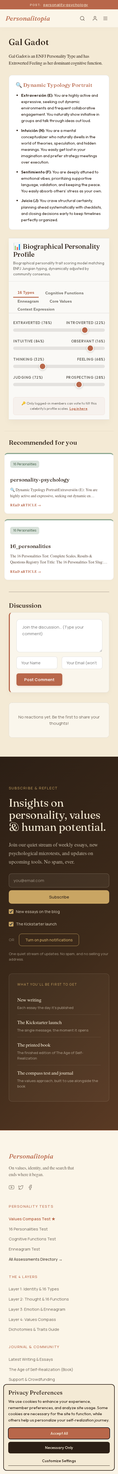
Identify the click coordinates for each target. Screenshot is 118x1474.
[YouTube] (11, 1187)
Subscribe (59, 897)
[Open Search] (82, 18)
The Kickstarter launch (36, 924)
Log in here (78, 408)
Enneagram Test (24, 1249)
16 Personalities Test (28, 1229)
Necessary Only (59, 1447)
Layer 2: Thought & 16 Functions (39, 1299)
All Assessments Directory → (36, 1259)
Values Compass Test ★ (32, 1218)
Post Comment (39, 679)
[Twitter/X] (21, 1187)
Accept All (59, 1433)
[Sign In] (95, 18)
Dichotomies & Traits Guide (34, 1329)
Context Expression (36, 309)
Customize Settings (59, 1460)
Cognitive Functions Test (32, 1238)
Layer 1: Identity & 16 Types (34, 1289)
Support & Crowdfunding (32, 1379)
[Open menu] (108, 18)
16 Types (26, 292)
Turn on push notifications (49, 939)
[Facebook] (30, 1187)
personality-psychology (65, 4)
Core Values (61, 301)
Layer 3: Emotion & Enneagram (37, 1309)
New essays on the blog (38, 911)
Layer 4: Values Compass (32, 1319)
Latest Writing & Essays (31, 1359)
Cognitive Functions (64, 293)
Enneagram (28, 301)
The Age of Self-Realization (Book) (41, 1369)
